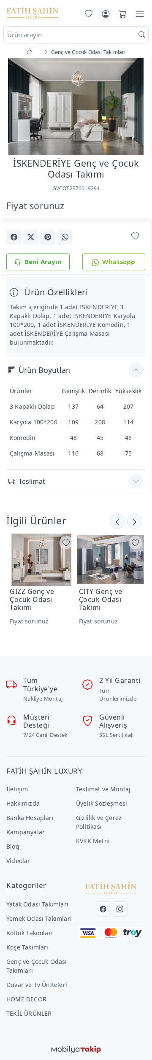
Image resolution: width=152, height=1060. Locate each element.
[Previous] (17, 107)
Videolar (18, 861)
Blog (12, 846)
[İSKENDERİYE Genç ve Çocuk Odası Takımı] (76, 106)
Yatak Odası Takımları (37, 904)
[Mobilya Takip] (76, 1048)
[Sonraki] (117, 521)
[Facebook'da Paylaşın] (14, 237)
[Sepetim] (120, 14)
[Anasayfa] (30, 52)
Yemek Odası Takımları (39, 918)
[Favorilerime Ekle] (135, 236)
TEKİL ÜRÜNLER (29, 1013)
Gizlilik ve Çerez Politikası (99, 822)
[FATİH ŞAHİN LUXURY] (32, 12)
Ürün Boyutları (45, 370)
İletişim (17, 789)
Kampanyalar (25, 832)
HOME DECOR (26, 999)
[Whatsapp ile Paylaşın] (65, 237)
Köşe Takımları (27, 947)
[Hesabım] (105, 14)
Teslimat (32, 481)
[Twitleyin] (30, 237)
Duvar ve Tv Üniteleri (36, 985)
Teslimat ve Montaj (103, 789)
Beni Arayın (43, 261)
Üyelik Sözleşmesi (101, 803)
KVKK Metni (93, 841)
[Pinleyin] (47, 237)
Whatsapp (119, 261)
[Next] (135, 107)
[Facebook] (103, 909)
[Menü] (139, 13)
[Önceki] (134, 521)
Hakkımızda (23, 803)
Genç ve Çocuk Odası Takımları (36, 966)
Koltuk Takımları (29, 933)
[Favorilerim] (87, 14)
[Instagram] (120, 909)
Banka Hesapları (30, 818)
